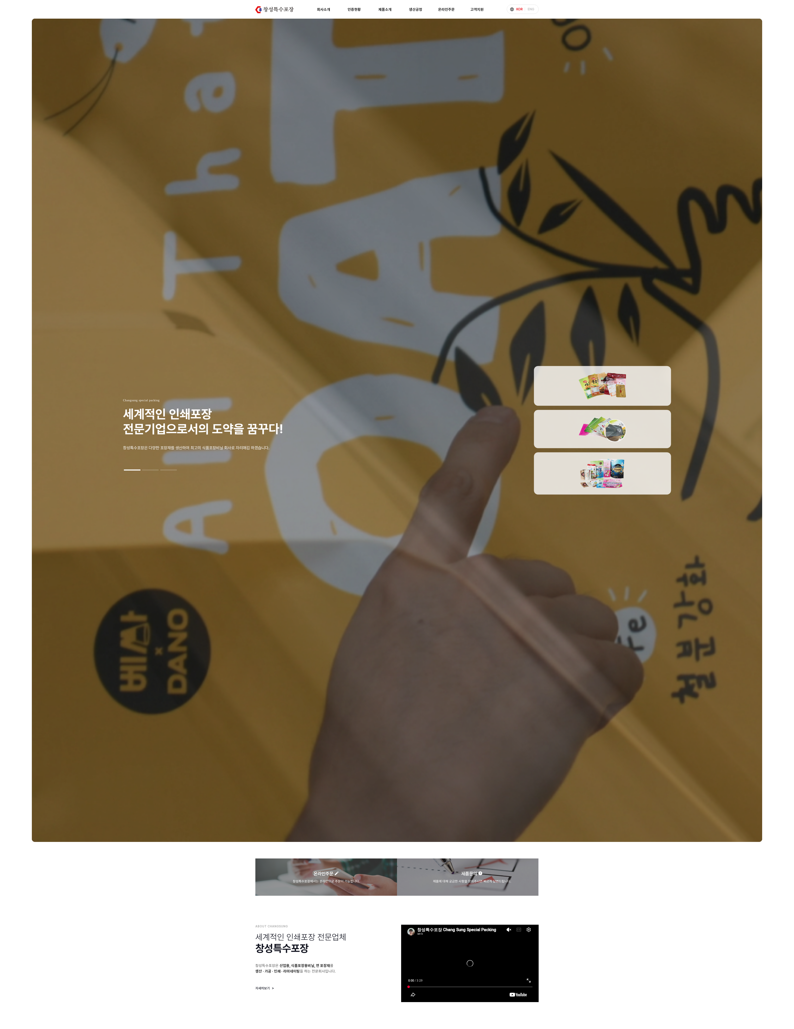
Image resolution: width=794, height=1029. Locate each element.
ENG (531, 9)
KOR (519, 9)
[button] (132, 470)
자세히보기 (262, 988)
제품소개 (385, 9)
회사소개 (323, 9)
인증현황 (354, 9)
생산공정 (415, 9)
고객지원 (477, 9)
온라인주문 (446, 9)
